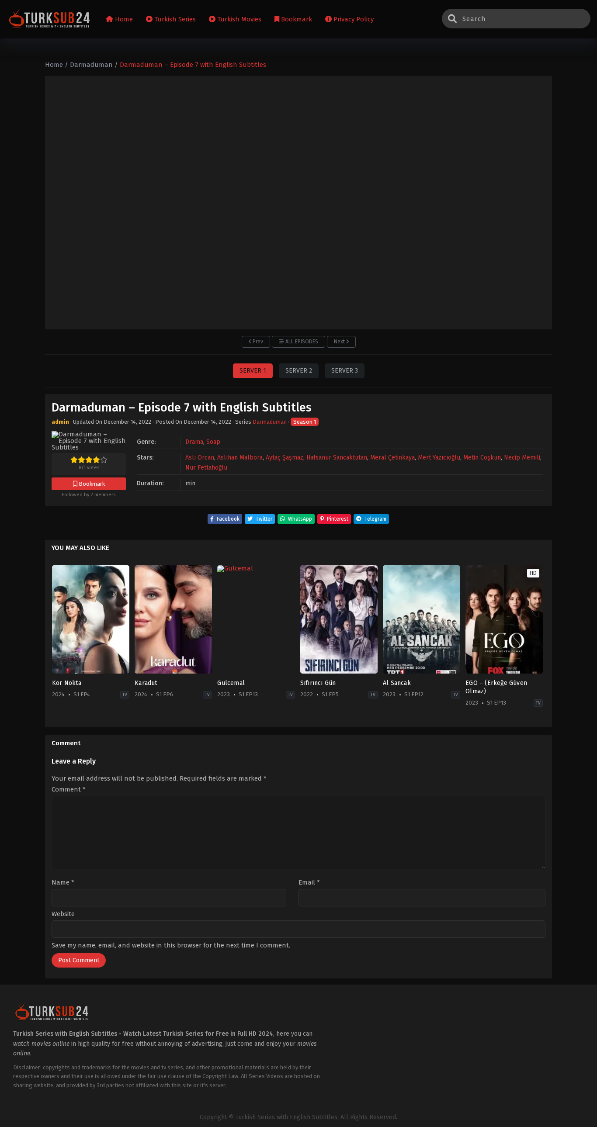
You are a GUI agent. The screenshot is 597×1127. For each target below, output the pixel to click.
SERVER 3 (344, 370)
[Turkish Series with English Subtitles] (50, 19)
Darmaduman (270, 421)
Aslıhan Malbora (240, 457)
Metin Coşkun (482, 457)
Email (309, 882)
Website (63, 914)
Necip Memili (522, 457)
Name (63, 882)
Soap (213, 442)
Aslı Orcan (199, 457)
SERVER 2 (298, 370)
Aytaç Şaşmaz (284, 457)
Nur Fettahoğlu (206, 467)
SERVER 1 (252, 370)
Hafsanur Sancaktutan (336, 457)
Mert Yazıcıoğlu (439, 457)
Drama (194, 442)
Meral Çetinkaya (392, 457)
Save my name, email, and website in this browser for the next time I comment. (171, 945)
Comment (69, 789)
